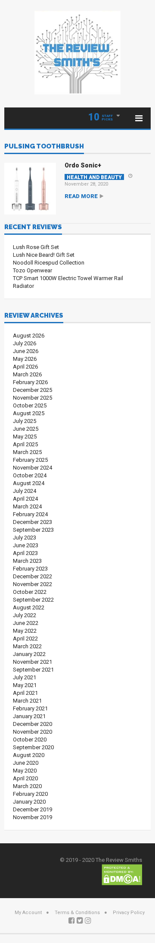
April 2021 (25, 693)
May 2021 (25, 685)
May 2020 (25, 770)
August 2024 (28, 483)
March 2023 (27, 561)
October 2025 (29, 405)
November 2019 (32, 817)
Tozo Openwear (32, 270)
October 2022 (29, 592)
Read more (81, 196)
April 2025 (25, 444)
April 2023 (25, 553)
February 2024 (30, 514)
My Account (28, 912)
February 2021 (30, 708)
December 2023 (32, 522)
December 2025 (32, 390)
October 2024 (29, 475)
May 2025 (25, 436)
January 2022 (29, 654)
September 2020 (33, 747)
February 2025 (30, 460)
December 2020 (32, 724)
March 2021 (27, 700)
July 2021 (24, 677)
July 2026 (24, 343)
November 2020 (32, 732)
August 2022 (28, 607)
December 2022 (32, 576)
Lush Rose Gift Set (36, 247)
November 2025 (32, 397)
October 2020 (29, 739)
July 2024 (24, 491)
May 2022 (25, 631)
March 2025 (27, 452)
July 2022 (24, 615)
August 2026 (28, 335)
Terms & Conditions (77, 912)
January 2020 (29, 801)
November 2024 (32, 467)
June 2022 (25, 623)
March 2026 (27, 374)
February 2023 (30, 568)
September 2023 (33, 530)
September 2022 (33, 599)
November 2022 (32, 584)
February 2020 (30, 794)
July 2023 (24, 537)
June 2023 (25, 545)
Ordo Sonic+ (83, 165)
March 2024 (27, 506)
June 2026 (25, 351)
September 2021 (33, 669)
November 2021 (32, 662)
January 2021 (29, 716)
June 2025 (25, 429)
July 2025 (24, 421)
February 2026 (30, 382)
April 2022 (25, 638)
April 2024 (25, 498)
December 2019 (32, 809)
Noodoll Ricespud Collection (48, 262)
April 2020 (25, 778)
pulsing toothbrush (44, 146)
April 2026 (25, 366)
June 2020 (25, 763)
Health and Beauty (94, 177)
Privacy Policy (129, 912)
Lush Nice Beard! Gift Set (43, 255)
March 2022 (27, 646)
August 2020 (28, 755)
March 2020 (27, 786)
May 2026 (25, 359)
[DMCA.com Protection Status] (122, 874)
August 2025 (28, 413)
